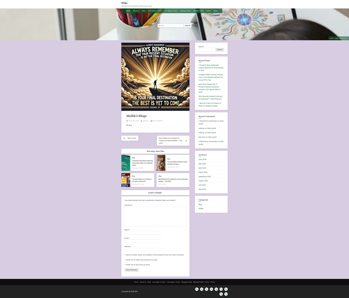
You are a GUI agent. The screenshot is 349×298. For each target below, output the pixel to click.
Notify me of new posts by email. (138, 265)
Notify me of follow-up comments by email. (142, 260)
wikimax (145, 121)
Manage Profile (185, 11)
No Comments (158, 121)
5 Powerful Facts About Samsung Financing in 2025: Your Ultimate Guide (142, 163)
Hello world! (211, 128)
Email (127, 238)
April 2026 (202, 168)
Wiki (124, 3)
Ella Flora (202, 137)
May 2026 (202, 164)
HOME (201, 209)
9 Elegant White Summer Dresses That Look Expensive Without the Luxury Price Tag (211, 77)
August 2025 (203, 181)
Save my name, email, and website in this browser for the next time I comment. (155, 255)
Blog (143, 11)
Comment (129, 205)
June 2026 (202, 159)
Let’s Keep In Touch (154, 11)
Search (201, 47)
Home (128, 11)
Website (127, 246)
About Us (136, 11)
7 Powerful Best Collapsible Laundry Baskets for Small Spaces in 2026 (211, 67)
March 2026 (203, 172)
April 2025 (202, 189)
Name (127, 230)
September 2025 (205, 176)
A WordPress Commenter (208, 141)
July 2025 (202, 185)
